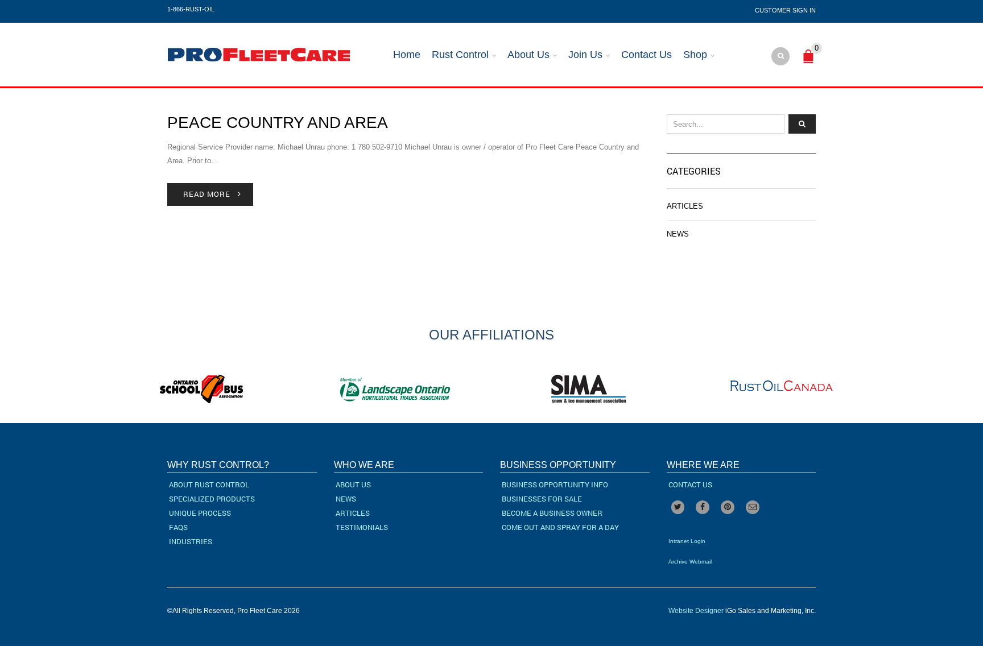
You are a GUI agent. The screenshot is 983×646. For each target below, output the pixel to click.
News (678, 234)
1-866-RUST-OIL (190, 9)
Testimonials (362, 527)
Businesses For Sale (542, 498)
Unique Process (200, 512)
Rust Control (460, 54)
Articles (685, 206)
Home (406, 54)
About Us (528, 54)
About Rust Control (209, 484)
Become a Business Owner (552, 512)
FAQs (178, 527)
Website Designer (696, 611)
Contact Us (646, 54)
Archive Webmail (690, 561)
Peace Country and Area (277, 122)
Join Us (585, 54)
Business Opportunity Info (555, 484)
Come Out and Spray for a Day (560, 527)
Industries (190, 541)
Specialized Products (212, 498)
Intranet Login (686, 541)
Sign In (804, 10)
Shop (695, 54)
